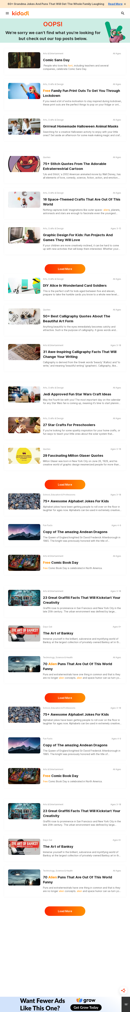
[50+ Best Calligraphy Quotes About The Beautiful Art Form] (24, 316)
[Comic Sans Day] (24, 60)
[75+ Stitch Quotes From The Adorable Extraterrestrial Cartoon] (24, 164)
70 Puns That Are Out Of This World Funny (77, 666)
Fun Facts (47, 525)
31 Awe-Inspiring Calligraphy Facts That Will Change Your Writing (79, 354)
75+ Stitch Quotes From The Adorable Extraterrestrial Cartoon (74, 166)
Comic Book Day (60, 563)
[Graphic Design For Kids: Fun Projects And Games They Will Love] (24, 235)
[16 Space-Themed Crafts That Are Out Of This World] (24, 200)
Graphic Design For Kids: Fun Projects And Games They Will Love (78, 237)
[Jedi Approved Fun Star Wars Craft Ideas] (24, 394)
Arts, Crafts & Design (53, 84)
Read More (115, 4)
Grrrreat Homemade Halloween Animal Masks (80, 126)
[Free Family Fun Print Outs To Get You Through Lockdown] (24, 91)
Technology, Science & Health (58, 657)
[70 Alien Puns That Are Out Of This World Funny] (24, 664)
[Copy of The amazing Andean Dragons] (24, 531)
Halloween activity (81, 131)
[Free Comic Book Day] (24, 563)
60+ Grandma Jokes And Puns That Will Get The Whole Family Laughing (56, 4)
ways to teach (55, 433)
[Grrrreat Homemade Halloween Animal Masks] (24, 127)
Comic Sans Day (56, 60)
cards (78, 294)
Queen (52, 537)
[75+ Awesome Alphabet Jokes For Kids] (24, 501)
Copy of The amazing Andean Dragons (75, 532)
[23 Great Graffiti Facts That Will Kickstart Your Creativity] (24, 598)
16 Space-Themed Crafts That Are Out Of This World (81, 201)
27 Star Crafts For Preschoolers (69, 425)
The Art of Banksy (58, 633)
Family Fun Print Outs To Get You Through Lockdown (81, 93)
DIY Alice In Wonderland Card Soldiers (75, 285)
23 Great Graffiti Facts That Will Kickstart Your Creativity (81, 600)
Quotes (46, 157)
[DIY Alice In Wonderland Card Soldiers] (24, 286)
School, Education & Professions (59, 494)
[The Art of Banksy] (24, 633)
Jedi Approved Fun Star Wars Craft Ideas (77, 394)
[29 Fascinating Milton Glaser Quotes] (24, 456)
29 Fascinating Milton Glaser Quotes (73, 456)
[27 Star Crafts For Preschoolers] (24, 425)
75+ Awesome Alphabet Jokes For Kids (76, 501)
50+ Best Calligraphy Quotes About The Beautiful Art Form (76, 318)
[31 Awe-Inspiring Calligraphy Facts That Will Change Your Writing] (24, 352)
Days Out (47, 626)
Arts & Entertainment (53, 53)
